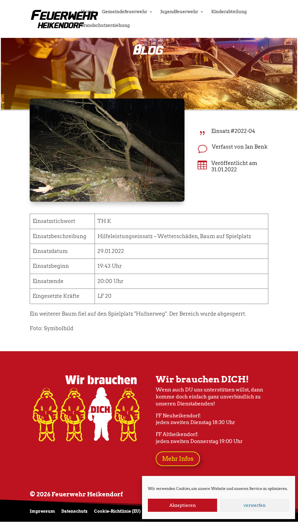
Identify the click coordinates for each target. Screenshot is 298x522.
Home (88, 12)
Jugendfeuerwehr (179, 12)
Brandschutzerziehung (105, 25)
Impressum (42, 511)
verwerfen (255, 505)
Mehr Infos (178, 458)
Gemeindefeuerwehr (124, 12)
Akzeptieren (182, 505)
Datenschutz (74, 511)
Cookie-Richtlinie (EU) (117, 511)
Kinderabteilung (229, 12)
